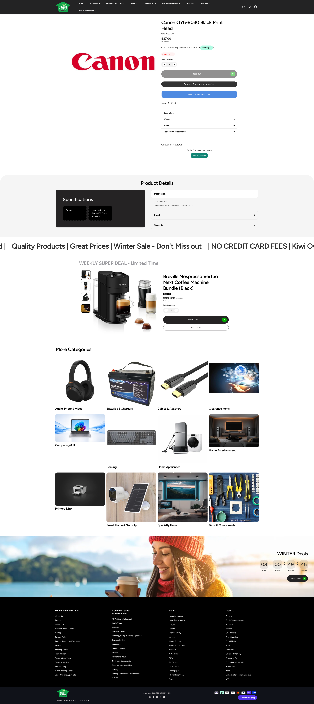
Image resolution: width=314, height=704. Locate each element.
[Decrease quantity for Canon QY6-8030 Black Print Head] (164, 64)
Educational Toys (119, 657)
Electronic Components (121, 661)
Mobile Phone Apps (177, 645)
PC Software (174, 666)
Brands (58, 620)
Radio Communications (235, 620)
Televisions (230, 666)
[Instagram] (160, 697)
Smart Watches (232, 637)
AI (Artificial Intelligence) (122, 619)
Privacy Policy (60, 637)
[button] (255, 7)
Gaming (115, 669)
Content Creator (118, 648)
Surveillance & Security (235, 662)
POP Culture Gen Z (176, 675)
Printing (229, 616)
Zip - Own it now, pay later (65, 675)
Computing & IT (148, 3)
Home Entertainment (170, 3)
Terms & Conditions (63, 658)
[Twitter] (171, 103)
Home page (60, 633)
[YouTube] (164, 697)
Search (58, 645)
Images (172, 624)
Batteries (115, 627)
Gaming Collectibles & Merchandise (126, 674)
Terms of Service (62, 662)
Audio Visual (117, 623)
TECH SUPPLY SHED (163, 693)
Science (229, 629)
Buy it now (196, 328)
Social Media (231, 641)
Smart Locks (231, 633)
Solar (228, 645)
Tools (228, 671)
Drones (115, 653)
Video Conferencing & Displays (238, 675)
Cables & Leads (118, 631)
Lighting (172, 637)
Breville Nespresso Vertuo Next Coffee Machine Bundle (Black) (190, 282)
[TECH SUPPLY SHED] (63, 7)
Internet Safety (175, 633)
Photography (174, 671)
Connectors (116, 644)
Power (171, 679)
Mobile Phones (175, 641)
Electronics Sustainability (122, 665)
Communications (118, 640)
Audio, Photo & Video (114, 3)
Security (189, 3)
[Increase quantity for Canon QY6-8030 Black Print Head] (174, 64)
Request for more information (199, 84)
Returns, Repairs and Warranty (67, 641)
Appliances (94, 3)
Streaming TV (231, 658)
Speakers (230, 650)
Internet (172, 629)
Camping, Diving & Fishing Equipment (127, 636)
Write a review (199, 155)
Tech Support (60, 654)
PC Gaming (173, 662)
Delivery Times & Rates (64, 629)
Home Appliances (176, 616)
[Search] (243, 7)
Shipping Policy (61, 650)
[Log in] (249, 7)
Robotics (229, 624)
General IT (116, 678)
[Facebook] (168, 103)
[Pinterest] (175, 103)
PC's (171, 658)
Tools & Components (86, 10)
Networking (173, 654)
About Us (59, 616)
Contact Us (59, 624)
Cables (132, 3)
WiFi (227, 679)
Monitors (172, 650)
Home (80, 3)
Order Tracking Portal (63, 671)
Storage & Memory (233, 654)
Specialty (204, 3)
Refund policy (60, 666)
